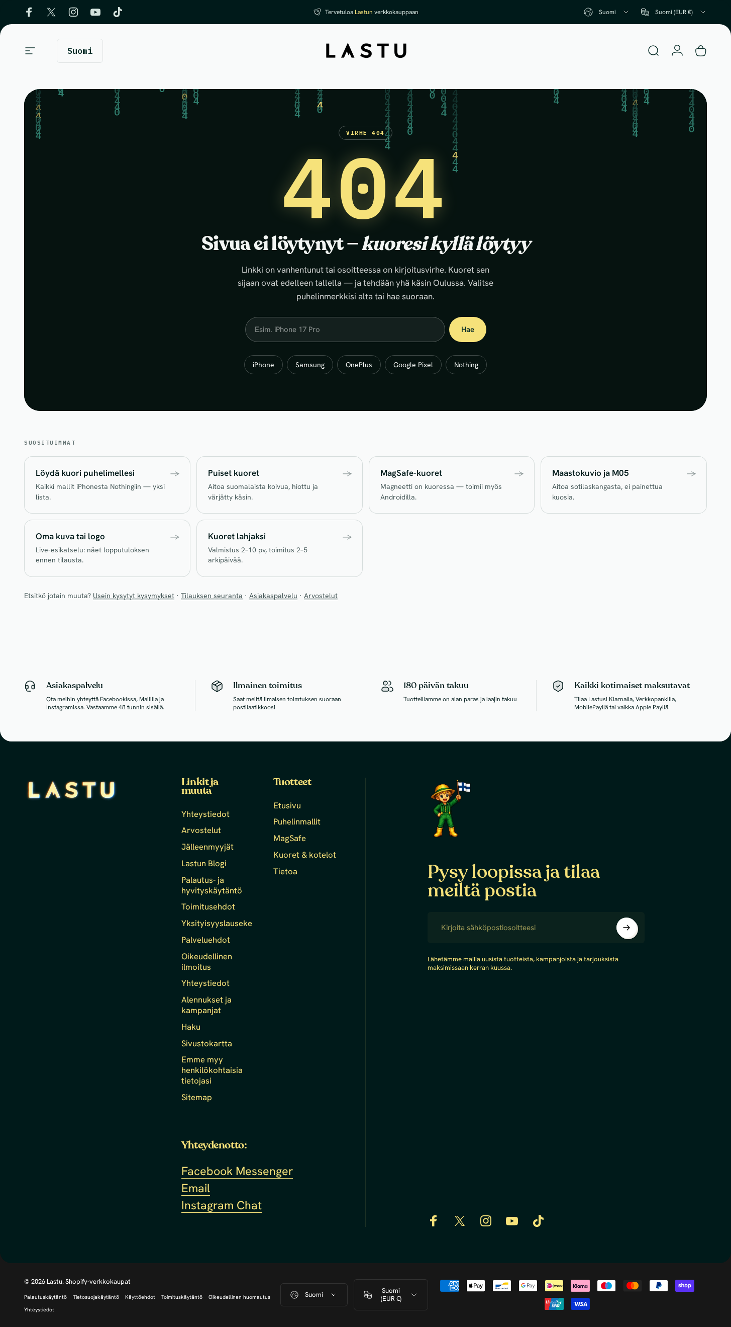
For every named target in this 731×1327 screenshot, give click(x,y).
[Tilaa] (626, 928)
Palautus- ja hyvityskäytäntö (211, 885)
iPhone (263, 364)
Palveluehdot (205, 940)
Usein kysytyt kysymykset (133, 595)
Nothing (466, 364)
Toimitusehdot (208, 907)
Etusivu (287, 805)
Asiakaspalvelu (273, 595)
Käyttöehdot (140, 1297)
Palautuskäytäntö (45, 1297)
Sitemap (196, 1097)
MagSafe (289, 838)
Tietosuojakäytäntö (96, 1297)
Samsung (310, 364)
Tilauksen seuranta (212, 595)
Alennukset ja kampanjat (206, 1005)
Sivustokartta (206, 1043)
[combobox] (607, 12)
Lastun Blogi (204, 863)
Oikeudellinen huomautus (239, 1297)
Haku (190, 1027)
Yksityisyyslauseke (216, 923)
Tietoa (285, 871)
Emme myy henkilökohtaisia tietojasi (212, 1070)
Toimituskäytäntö (181, 1297)
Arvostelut (321, 595)
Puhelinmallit (297, 822)
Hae (467, 329)
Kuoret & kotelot (304, 855)
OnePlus (359, 364)
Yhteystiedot (205, 814)
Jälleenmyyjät (207, 847)
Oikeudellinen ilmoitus (206, 961)
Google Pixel (413, 364)
